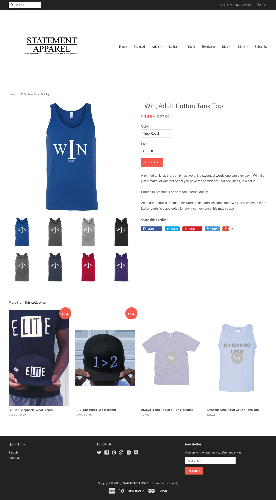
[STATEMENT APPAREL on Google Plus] (121, 453)
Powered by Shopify (165, 483)
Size (144, 143)
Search (13, 452)
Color (145, 126)
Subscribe (261, 46)
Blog (225, 46)
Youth (191, 46)
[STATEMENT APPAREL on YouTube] (136, 453)
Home (123, 46)
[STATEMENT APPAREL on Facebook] (106, 453)
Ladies (173, 46)
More (242, 46)
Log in (224, 4)
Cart (264, 4)
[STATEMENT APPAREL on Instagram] (128, 453)
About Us (14, 458)
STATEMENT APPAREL (136, 483)
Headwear (208, 46)
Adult (156, 46)
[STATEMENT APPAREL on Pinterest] (114, 453)
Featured (139, 46)
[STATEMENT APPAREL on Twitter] (99, 453)
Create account (242, 4)
